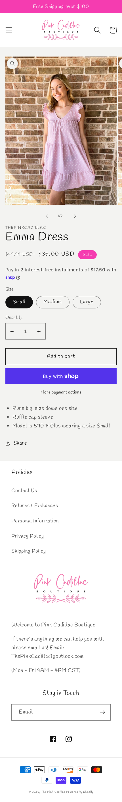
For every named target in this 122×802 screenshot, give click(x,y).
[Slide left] (47, 216)
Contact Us (24, 491)
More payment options (61, 392)
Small (19, 302)
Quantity (14, 318)
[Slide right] (75, 216)
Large (87, 302)
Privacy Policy (27, 536)
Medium (52, 302)
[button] (9, 30)
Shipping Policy (28, 551)
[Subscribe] (102, 712)
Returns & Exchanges (34, 506)
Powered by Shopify (80, 792)
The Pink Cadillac (53, 792)
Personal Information (35, 521)
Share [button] (20, 443)
